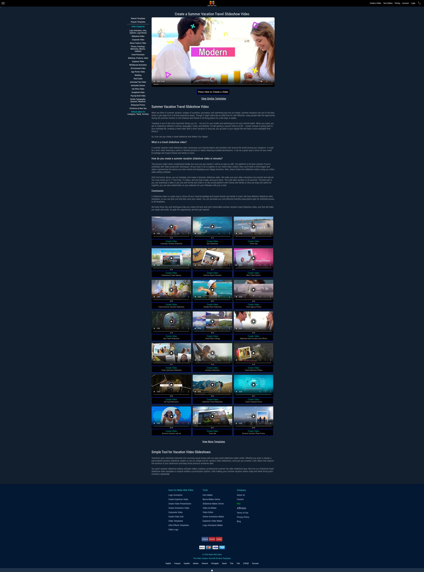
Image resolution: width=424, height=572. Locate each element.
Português (215, 563)
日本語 (246, 563)
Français (177, 563)
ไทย (231, 563)
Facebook (205, 539)
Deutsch (205, 563)
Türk (238, 563)
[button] (171, 228)
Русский (255, 563)
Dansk (224, 563)
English (168, 563)
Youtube (219, 539)
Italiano (196, 563)
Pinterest (212, 539)
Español (187, 563)
